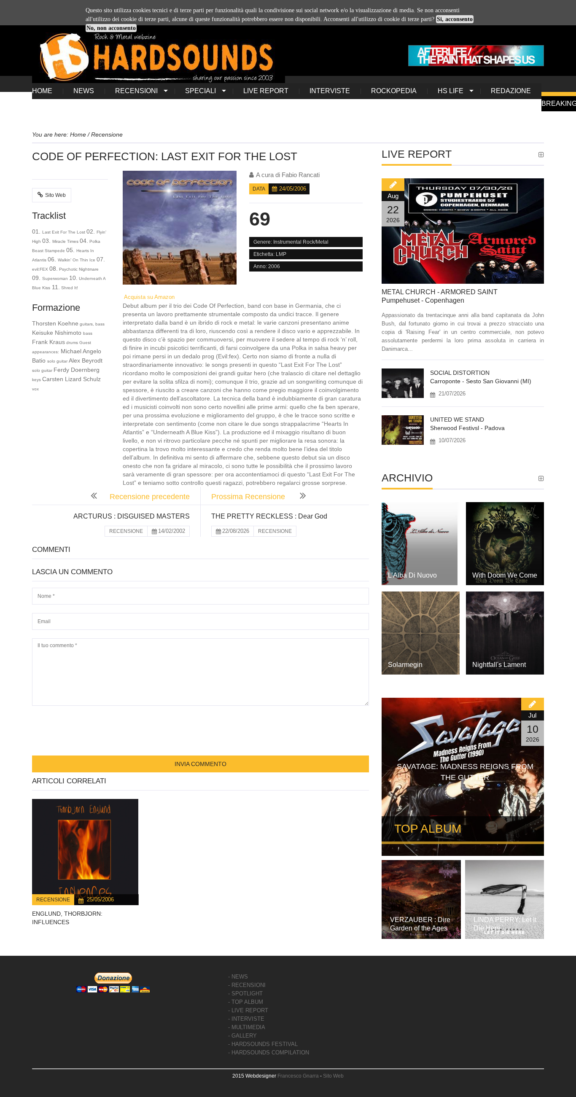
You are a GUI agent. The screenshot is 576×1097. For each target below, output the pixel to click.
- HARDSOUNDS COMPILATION (268, 1052)
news (83, 90)
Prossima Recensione (249, 496)
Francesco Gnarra (298, 1076)
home (42, 90)
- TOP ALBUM (245, 1002)
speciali (200, 90)
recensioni (136, 90)
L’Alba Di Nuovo (412, 575)
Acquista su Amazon (149, 297)
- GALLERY (242, 1035)
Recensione (53, 900)
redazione (511, 90)
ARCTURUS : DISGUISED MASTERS (131, 516)
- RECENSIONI (247, 985)
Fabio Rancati (301, 174)
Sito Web (55, 195)
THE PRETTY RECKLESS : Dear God (269, 516)
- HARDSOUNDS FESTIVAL (263, 1044)
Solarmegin (405, 664)
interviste (330, 90)
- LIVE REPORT (248, 1010)
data (259, 189)
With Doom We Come (504, 575)
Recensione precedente (150, 496)
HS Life (450, 90)
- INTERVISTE (246, 1019)
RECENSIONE (126, 531)
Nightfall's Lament (499, 664)
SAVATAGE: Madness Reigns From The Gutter (465, 772)
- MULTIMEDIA (246, 1027)
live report (265, 90)
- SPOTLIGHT (245, 993)
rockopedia (394, 90)
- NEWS (238, 976)
